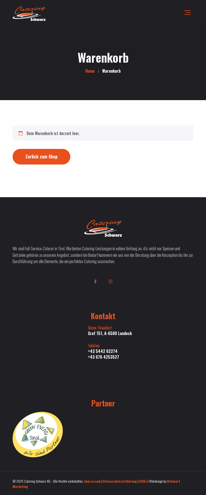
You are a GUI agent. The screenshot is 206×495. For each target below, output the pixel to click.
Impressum (92, 481)
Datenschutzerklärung (120, 481)
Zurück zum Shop (41, 156)
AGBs (143, 481)
